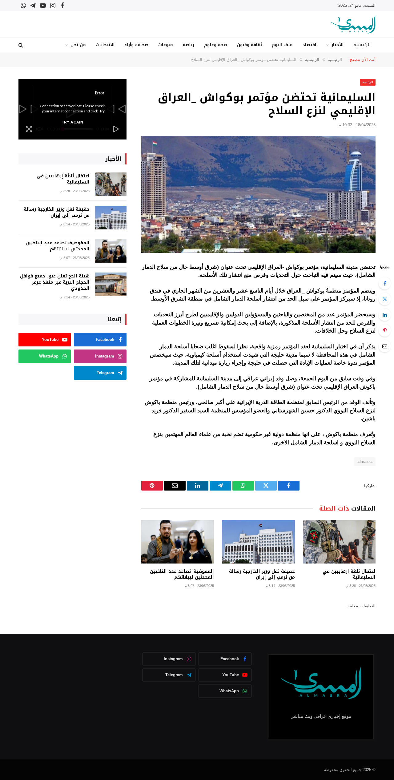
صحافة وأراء (136, 45)
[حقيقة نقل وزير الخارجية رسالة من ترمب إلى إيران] (258, 542)
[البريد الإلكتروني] (385, 346)
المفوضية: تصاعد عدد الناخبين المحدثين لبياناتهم (182, 574)
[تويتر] (385, 299)
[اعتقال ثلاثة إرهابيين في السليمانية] (339, 542)
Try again (72, 122)
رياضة (188, 45)
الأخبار (337, 45)
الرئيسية (362, 45)
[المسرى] (353, 24)
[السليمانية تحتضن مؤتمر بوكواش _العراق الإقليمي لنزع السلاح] (258, 194)
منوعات (165, 45)
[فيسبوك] (385, 283)
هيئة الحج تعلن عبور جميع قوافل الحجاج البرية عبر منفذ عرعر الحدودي (55, 282)
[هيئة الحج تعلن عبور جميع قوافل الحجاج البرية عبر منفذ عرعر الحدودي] (111, 284)
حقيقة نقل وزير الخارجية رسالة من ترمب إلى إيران (262, 574)
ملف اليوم (282, 45)
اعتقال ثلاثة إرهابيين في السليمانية (349, 574)
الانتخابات (105, 45)
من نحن (78, 45)
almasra (364, 461)
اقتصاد (309, 45)
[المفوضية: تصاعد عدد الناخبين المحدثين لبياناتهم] (177, 542)
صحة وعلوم (215, 45)
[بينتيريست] (385, 330)
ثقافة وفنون (249, 45)
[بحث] (21, 45)
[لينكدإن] (385, 315)
